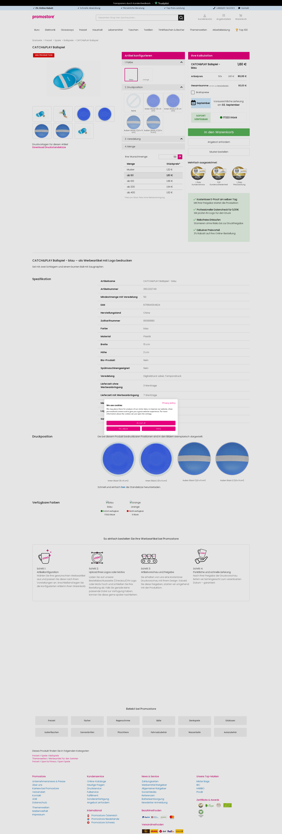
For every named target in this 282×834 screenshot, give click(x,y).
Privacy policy (169, 403)
